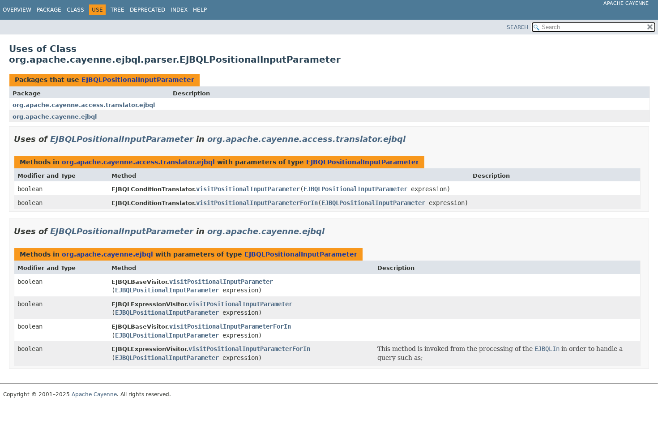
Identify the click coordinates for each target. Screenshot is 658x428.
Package (49, 10)
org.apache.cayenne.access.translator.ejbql (84, 105)
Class (75, 10)
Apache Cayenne (626, 3)
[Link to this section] (411, 139)
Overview (17, 10)
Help (200, 10)
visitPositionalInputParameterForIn (257, 202)
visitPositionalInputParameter (248, 189)
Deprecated (147, 10)
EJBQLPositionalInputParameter (137, 79)
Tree (117, 10)
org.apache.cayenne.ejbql (55, 116)
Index (179, 10)
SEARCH (517, 27)
